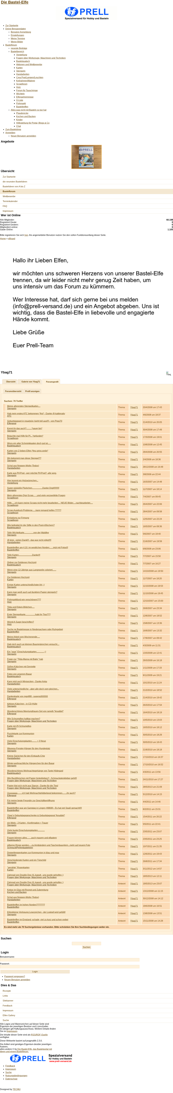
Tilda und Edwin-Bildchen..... (21, 607)
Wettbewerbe (9, 196)
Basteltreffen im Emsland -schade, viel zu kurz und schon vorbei (37, 919)
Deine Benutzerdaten (15, 29)
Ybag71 (134, 407)
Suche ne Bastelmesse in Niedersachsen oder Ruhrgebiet (35, 629)
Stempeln (20, 71)
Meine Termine (18, 38)
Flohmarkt (21, 103)
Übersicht (10, 381)
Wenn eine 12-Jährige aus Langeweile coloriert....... (31, 570)
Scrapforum (21, 84)
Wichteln (20, 94)
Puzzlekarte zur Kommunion (20, 733)
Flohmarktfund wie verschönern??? (24, 599)
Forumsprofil (52, 382)
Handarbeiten (22, 74)
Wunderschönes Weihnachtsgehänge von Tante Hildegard (35, 771)
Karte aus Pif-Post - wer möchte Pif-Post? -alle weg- (32, 473)
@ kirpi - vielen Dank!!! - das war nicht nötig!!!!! (29, 540)
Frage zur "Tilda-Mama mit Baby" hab (25, 659)
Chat (18, 126)
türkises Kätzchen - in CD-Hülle (22, 704)
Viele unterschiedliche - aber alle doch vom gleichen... (33, 689)
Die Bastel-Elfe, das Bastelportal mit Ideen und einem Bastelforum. (26, 1050)
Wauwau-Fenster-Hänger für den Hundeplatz (28, 748)
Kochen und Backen (26, 116)
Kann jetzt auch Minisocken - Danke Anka (27, 681)
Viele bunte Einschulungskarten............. (26, 830)
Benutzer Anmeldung (21, 32)
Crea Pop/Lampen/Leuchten (29, 77)
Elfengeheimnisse (25, 97)
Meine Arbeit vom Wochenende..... (23, 637)
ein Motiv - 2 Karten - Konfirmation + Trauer (27, 823)
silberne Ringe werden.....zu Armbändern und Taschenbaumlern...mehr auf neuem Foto (48, 845)
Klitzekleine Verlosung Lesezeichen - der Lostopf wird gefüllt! (36, 912)
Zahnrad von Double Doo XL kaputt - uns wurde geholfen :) (35, 875)
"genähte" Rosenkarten (18, 867)
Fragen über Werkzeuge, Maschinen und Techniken (41, 58)
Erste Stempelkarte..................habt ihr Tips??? (29, 614)
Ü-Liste (19, 100)
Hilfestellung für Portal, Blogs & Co (32, 123)
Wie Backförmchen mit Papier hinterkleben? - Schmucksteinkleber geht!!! (42, 778)
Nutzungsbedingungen (16, 1075)
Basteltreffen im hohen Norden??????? (26, 905)
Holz (18, 87)
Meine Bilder (17, 42)
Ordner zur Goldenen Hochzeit (21, 562)
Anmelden (10, 133)
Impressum (8, 211)
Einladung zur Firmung (18, 518)
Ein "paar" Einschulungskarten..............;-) (26, 652)
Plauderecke (22, 113)
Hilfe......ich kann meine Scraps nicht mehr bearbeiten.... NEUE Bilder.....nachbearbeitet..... (50, 503)
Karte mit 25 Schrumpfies (19, 726)
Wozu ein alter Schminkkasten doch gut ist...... (29, 443)
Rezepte (7, 991)
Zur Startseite (11, 25)
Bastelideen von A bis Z (14, 186)
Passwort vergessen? (14, 976)
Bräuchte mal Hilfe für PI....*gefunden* (25, 436)
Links (5, 996)
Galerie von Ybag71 (30, 381)
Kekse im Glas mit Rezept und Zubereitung (27, 890)
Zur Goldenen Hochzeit (18, 577)
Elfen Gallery (9, 1015)
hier (26, 235)
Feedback (7, 1006)
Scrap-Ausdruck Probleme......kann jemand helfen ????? (34, 510)
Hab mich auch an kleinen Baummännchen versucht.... (33, 644)
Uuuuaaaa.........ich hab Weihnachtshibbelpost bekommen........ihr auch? (41, 793)
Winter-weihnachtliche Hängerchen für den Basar (30, 763)
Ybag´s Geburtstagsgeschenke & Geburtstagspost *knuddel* (36, 815)
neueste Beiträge (19, 48)
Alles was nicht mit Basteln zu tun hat (28, 110)
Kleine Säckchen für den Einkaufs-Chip (26, 756)
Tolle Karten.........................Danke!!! (23, 555)
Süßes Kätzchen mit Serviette (21, 666)
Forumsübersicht (13, 391)
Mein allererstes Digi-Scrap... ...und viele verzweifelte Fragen (36, 495)
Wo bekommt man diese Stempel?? (24, 458)
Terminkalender (10, 201)
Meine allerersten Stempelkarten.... (23, 406)
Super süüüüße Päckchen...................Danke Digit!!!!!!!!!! (33, 488)
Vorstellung (21, 55)
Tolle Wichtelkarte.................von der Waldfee (28, 532)
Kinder (19, 120)
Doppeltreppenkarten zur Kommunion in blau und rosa (33, 852)
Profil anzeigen (32, 391)
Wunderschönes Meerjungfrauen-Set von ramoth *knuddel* (35, 711)
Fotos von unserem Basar (19, 674)
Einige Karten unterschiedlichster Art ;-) (25, 585)
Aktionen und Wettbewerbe (29, 64)
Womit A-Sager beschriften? (20, 622)
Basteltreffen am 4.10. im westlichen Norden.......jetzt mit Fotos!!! (37, 547)
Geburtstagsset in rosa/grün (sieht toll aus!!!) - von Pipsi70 (34, 421)
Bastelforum (11, 45)
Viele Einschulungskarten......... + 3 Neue (26, 741)
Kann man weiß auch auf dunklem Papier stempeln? (32, 592)
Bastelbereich (17, 51)
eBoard (11, 238)
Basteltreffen (22, 107)
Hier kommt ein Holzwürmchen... (22, 480)
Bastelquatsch (23, 61)
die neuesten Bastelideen (15, 181)
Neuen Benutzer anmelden (17, 980)
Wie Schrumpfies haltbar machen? (23, 719)
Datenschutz (11, 1079)
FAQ (5, 206)
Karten (19, 68)
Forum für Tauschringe (27, 90)
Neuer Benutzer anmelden (23, 136)
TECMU (17, 1089)
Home (3, 238)
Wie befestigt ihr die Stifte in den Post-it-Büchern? (31, 525)
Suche (6, 1020)
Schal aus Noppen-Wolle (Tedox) (23, 466)
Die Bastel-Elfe (14, 2)
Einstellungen (17, 35)
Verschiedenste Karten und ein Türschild (26, 860)
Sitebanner (8, 1001)
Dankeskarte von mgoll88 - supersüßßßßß (27, 696)
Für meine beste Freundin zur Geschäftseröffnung (31, 800)
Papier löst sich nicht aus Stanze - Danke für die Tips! (32, 786)
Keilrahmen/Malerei (25, 81)
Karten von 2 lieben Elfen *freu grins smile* (27, 451)
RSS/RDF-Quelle (39, 1035)
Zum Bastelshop (13, 129)
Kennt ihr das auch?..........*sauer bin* (24, 428)
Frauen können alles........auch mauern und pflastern (32, 838)
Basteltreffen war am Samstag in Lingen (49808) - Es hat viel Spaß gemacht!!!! (44, 808)
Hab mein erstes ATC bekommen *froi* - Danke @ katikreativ (36, 413)
